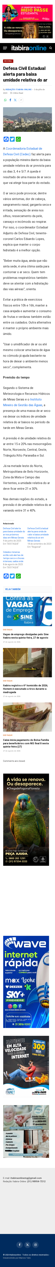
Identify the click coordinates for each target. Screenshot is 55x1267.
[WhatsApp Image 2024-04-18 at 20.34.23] (26, 1027)
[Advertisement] (27, 901)
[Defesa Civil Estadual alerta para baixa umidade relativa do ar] (27, 119)
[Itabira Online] (29, 48)
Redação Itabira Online (18, 89)
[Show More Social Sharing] (21, 100)
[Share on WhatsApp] (5, 100)
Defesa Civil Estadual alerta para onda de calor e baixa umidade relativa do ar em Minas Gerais (38, 534)
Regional (8, 61)
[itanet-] (26, 1096)
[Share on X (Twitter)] (15, 100)
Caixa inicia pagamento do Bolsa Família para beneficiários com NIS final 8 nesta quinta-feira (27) (26, 743)
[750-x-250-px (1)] (27, 13)
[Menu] (5, 48)
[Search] (50, 48)
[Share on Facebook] (10, 100)
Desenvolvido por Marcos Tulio (17, 1258)
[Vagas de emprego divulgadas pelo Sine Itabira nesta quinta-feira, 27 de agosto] (27, 611)
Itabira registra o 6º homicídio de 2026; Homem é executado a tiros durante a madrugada (25, 689)
